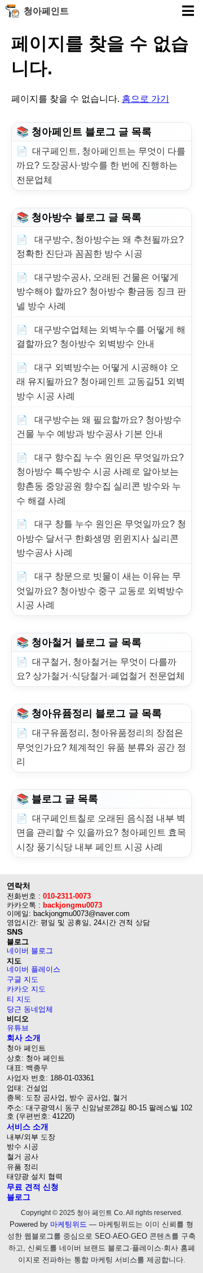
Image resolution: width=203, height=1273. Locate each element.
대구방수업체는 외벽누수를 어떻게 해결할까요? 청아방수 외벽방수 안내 (101, 337)
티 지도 (19, 999)
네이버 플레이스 (33, 969)
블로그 (18, 1196)
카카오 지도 (26, 989)
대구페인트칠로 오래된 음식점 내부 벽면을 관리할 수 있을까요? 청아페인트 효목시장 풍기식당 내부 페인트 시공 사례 (101, 833)
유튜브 (18, 1028)
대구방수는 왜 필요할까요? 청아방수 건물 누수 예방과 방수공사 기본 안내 (99, 427)
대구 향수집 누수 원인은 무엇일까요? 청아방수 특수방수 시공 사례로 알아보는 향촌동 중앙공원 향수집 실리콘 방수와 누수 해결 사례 (100, 479)
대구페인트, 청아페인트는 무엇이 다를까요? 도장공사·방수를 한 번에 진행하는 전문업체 (101, 165)
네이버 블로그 (30, 950)
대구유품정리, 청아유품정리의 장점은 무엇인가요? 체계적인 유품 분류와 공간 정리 (101, 747)
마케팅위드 (68, 1224)
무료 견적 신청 (33, 1186)
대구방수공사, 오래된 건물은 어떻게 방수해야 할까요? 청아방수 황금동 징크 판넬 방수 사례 (101, 292)
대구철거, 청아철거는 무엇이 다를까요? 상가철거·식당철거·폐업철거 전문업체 (100, 669)
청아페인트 (46, 11)
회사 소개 (24, 1037)
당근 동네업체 (30, 1009)
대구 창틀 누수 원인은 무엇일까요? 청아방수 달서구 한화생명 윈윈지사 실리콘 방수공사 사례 (101, 538)
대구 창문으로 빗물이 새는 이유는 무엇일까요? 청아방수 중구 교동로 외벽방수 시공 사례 (100, 590)
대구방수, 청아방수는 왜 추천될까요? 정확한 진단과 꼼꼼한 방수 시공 (100, 247)
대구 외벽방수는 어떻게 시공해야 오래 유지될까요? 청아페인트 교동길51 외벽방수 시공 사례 (100, 382)
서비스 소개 (27, 1126)
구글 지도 (22, 979)
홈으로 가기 (145, 99)
